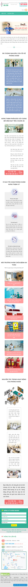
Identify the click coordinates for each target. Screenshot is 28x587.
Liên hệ (9, 16)
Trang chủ (6, 9)
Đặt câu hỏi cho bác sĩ (20, 585)
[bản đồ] (14, 568)
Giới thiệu (14, 9)
